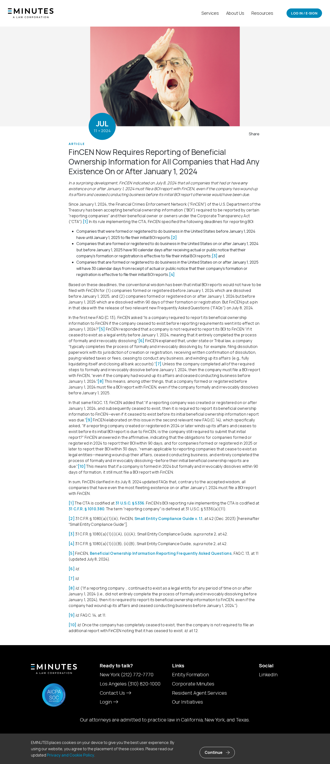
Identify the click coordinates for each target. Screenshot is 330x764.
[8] (101, 381)
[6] (141, 340)
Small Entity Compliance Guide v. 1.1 (169, 518)
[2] (174, 237)
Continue (213, 752)
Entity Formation (190, 674)
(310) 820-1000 (144, 683)
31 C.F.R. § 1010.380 (86, 509)
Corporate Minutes (193, 684)
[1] (85, 221)
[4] (172, 274)
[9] (89, 420)
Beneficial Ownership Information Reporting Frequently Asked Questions (161, 553)
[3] (214, 256)
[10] (82, 466)
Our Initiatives (187, 702)
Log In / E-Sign (304, 13)
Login (106, 702)
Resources (262, 13)
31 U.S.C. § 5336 (129, 503)
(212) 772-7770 (137, 674)
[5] (102, 329)
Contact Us (113, 693)
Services (210, 13)
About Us (235, 13)
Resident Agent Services (199, 693)
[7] (158, 364)
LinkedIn (268, 674)
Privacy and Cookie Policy (70, 755)
